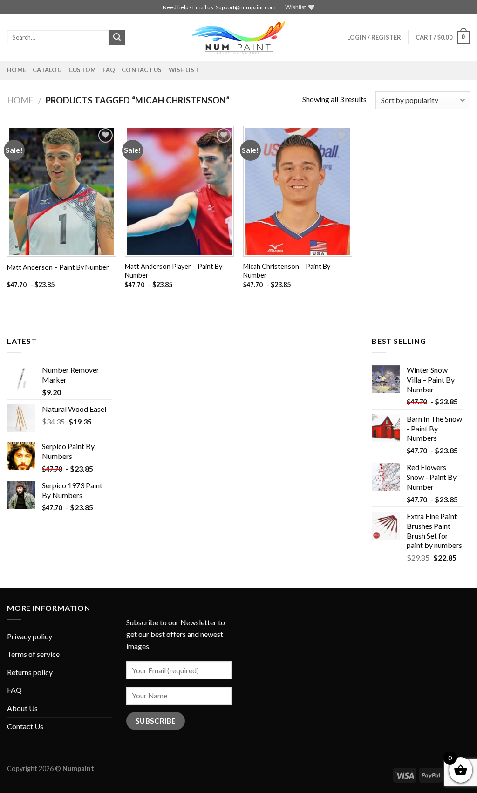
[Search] (117, 38)
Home (16, 70)
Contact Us (142, 70)
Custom (82, 70)
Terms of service (33, 653)
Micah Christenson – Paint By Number (286, 270)
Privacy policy (29, 636)
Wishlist (184, 70)
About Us (22, 708)
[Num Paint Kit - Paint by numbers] (238, 37)
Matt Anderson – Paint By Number (58, 267)
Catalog (47, 70)
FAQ (108, 70)
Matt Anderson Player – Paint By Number (173, 270)
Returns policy (30, 672)
